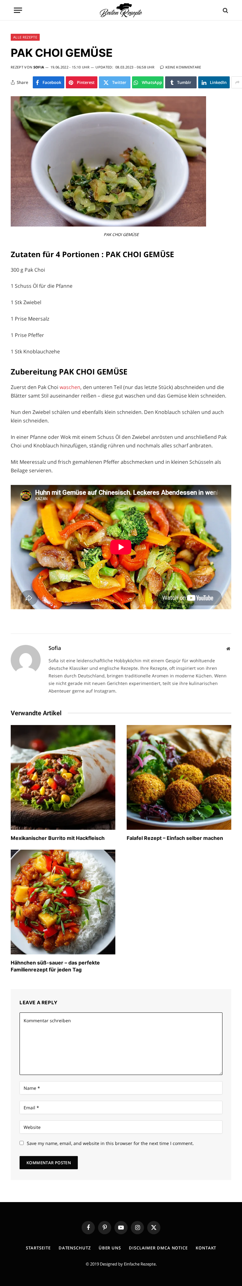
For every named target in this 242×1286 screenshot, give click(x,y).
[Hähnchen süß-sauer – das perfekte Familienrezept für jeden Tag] (63, 902)
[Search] (225, 10)
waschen (70, 387)
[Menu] (18, 10)
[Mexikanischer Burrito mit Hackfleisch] (63, 777)
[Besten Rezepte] (121, 10)
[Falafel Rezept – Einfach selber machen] (179, 777)
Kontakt (206, 1248)
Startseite (38, 1248)
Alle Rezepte (25, 37)
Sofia (38, 67)
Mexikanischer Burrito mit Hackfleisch (58, 838)
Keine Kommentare (183, 67)
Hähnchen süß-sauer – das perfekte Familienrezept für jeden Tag (55, 966)
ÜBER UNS (110, 1248)
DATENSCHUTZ (75, 1248)
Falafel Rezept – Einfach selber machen (175, 838)
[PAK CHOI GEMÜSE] (108, 225)
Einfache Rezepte (140, 1264)
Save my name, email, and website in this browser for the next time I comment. (110, 1143)
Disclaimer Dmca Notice (158, 1248)
